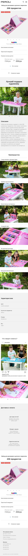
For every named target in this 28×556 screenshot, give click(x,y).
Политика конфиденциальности (9, 539)
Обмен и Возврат (6, 537)
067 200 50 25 (6, 545)
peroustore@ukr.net (7, 543)
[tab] (7, 39)
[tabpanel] (14, 24)
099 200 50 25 (6, 547)
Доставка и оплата (7, 533)
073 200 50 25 (6, 549)
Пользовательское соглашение (9, 535)
